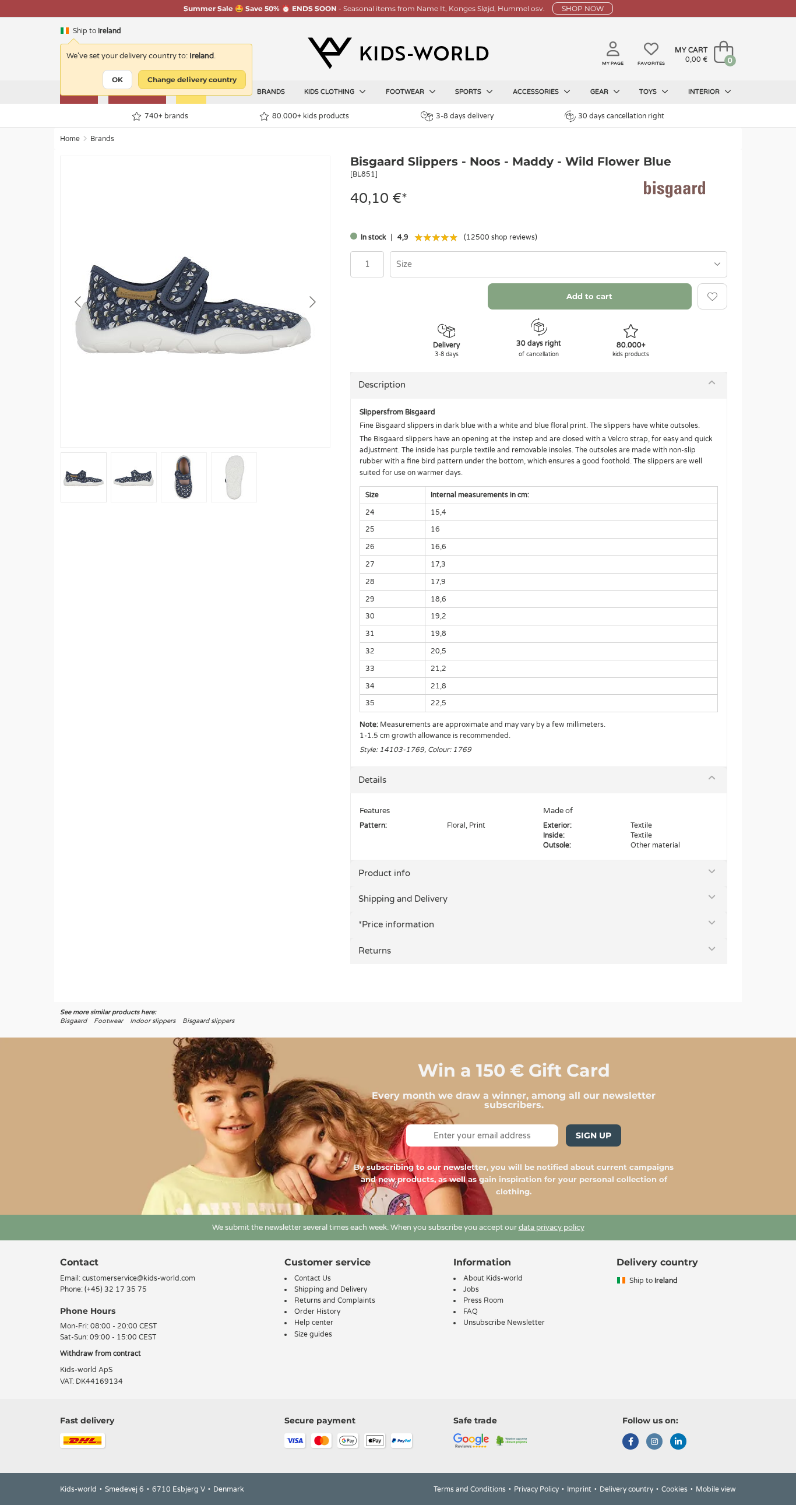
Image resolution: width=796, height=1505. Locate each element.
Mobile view (716, 1489)
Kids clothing (330, 92)
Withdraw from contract (100, 1353)
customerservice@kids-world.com (138, 1278)
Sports (469, 92)
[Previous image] (78, 302)
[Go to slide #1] (84, 477)
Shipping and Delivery (403, 899)
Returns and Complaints (334, 1300)
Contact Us (312, 1278)
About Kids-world (493, 1278)
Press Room (483, 1300)
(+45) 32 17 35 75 (115, 1289)
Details (372, 780)
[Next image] (312, 302)
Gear (600, 92)
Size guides (313, 1334)
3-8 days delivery (465, 116)
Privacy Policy (536, 1489)
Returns (374, 950)
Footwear (406, 92)
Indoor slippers (152, 1021)
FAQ (470, 1311)
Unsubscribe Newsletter (504, 1322)
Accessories (537, 92)
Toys (648, 92)
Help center (313, 1322)
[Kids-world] (398, 53)
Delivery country (626, 1489)
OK (117, 79)
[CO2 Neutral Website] (511, 1440)
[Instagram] (654, 1443)
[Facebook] (630, 1443)
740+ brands (166, 116)
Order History (317, 1311)
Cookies (674, 1489)
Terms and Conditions (470, 1489)
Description (382, 384)
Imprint (579, 1489)
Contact (79, 1262)
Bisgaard (73, 1021)
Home (70, 139)
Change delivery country (192, 79)
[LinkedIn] (678, 1443)
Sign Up (593, 1135)
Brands (271, 92)
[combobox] (558, 264)
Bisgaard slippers (208, 1021)
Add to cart (589, 296)
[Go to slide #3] (184, 477)
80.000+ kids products (310, 116)
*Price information (396, 924)
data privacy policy (551, 1227)
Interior (704, 92)
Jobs (471, 1289)
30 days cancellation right (621, 116)
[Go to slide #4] (234, 477)
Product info (384, 873)
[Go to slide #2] (134, 477)
